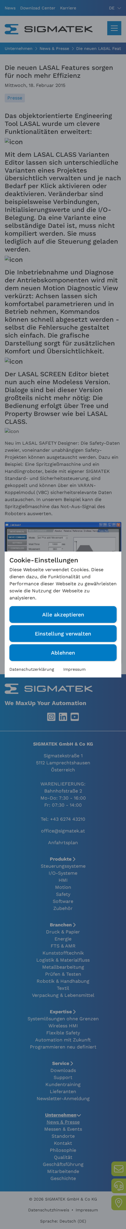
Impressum (74, 669)
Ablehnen (63, 653)
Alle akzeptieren (63, 614)
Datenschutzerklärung (31, 669)
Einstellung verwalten (63, 633)
